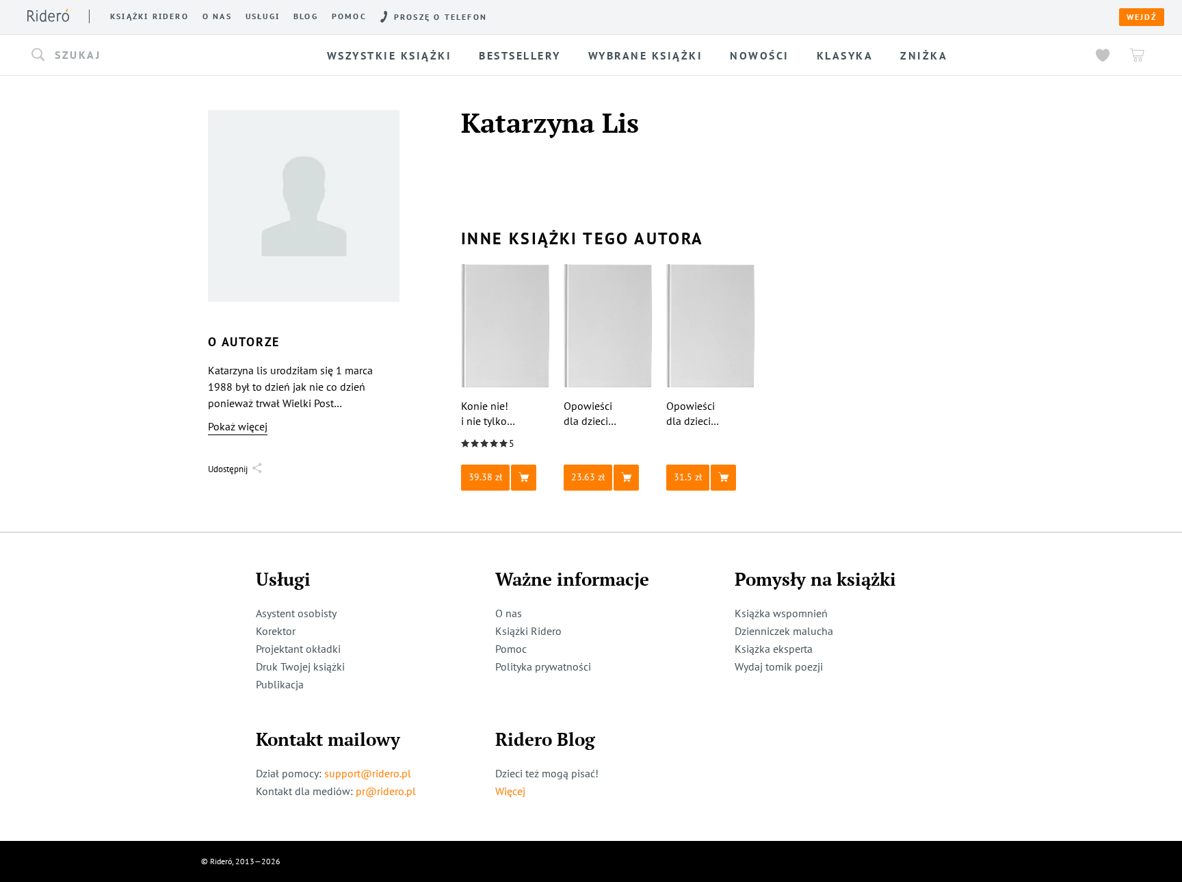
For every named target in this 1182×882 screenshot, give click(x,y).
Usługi (263, 16)
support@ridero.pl (367, 773)
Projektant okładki (298, 649)
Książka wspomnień (781, 613)
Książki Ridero (528, 631)
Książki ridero (149, 16)
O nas (217, 16)
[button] (151, 55)
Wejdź (1142, 17)
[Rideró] (48, 15)
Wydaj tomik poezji (779, 666)
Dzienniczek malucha (784, 631)
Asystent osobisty (296, 613)
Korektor (276, 631)
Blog (305, 16)
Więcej (510, 791)
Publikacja (280, 684)
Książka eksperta (774, 649)
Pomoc (349, 16)
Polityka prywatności (543, 666)
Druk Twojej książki (300, 666)
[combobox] (151, 55)
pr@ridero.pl (386, 791)
